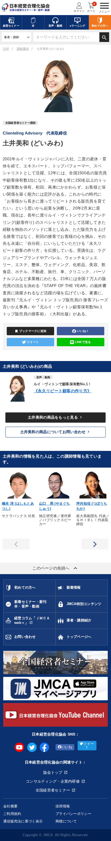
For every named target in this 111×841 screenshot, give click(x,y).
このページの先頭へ (55, 568)
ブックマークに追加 (31, 331)
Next (94, 544)
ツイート (33, 342)
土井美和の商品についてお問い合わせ (55, 431)
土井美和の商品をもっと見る (55, 417)
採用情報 (63, 806)
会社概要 (10, 806)
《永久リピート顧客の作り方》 (62, 390)
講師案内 (23, 48)
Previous (16, 544)
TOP (6, 48)
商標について (66, 821)
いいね (66, 747)
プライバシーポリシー (73, 814)
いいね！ (83, 331)
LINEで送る (83, 342)
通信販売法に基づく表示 (23, 821)
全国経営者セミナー (53, 790)
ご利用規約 (12, 814)
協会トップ (52, 772)
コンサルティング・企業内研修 (53, 781)
